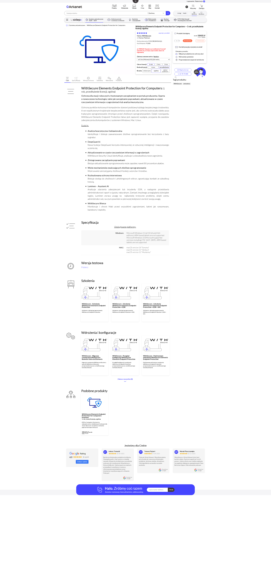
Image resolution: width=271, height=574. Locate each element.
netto (151, 56)
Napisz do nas (184, 70)
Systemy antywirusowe (77, 25)
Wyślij (171, 490)
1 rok (151, 64)
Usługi (179, 13)
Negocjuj (100, 433)
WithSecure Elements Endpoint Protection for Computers (106, 25)
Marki (184, 13)
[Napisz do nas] (200, 72)
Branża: (139, 70)
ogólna (156, 71)
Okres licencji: (142, 64)
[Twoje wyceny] (193, 5)
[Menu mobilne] (67, 20)
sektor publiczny (165, 70)
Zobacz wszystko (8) (125, 379)
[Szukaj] (168, 13)
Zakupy (201, 8)
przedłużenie (164, 67)
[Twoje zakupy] (201, 5)
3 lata (166, 64)
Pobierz (84, 267)
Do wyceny (187, 41)
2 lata (158, 64)
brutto (156, 56)
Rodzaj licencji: (142, 67)
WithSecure (146, 36)
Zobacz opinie (82, 462)
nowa (153, 67)
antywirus (186, 84)
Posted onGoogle (129, 478)
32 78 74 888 (183, 74)
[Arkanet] (67, 25)
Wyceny (193, 8)
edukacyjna (147, 71)
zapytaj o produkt (164, 33)
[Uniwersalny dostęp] (186, 7)
